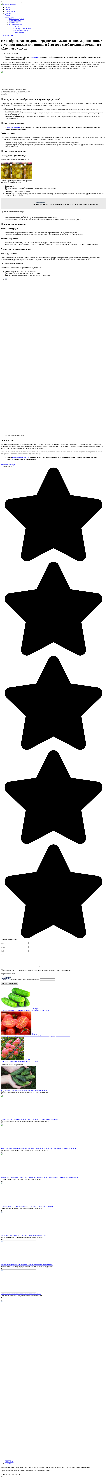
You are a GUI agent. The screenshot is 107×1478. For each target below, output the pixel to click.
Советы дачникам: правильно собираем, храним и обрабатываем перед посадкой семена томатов (35, 1036)
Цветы (7, 9)
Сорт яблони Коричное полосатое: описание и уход (19, 1061)
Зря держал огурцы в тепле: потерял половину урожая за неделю (24, 1090)
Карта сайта (9, 1462)
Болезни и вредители (16, 19)
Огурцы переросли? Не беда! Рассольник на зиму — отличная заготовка (27, 1206)
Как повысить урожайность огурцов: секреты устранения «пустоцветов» (27, 1265)
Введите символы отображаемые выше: (25, 979)
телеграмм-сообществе (20, 457)
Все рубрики (9, 17)
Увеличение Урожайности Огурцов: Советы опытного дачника (23, 1235)
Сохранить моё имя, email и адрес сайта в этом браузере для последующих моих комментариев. (37, 970)
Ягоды (7, 15)
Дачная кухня (10, 11)
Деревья (8, 13)
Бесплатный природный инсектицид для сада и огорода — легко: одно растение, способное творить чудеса (39, 1177)
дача (2, 465)
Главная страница (7, 35)
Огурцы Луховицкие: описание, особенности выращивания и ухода (25, 1010)
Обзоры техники (15, 21)
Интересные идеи (15, 24)
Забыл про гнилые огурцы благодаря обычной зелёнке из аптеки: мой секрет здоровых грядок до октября (38, 1148)
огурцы (12, 465)
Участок (16, 26)
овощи (6, 465)
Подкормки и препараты (22, 28)
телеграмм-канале (13, 127)
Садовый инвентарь (20, 30)
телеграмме (35, 57)
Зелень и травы (14, 22)
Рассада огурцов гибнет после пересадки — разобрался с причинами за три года (29, 1119)
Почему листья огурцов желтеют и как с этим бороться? (21, 1294)
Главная (8, 1460)
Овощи (7, 7)
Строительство (18, 32)
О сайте (8, 1463)
